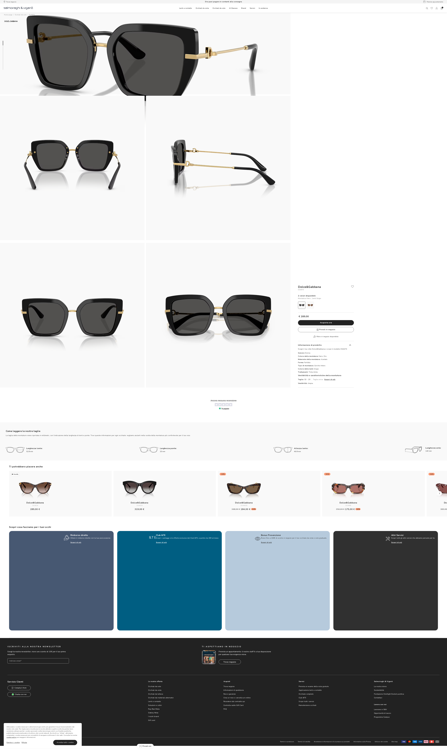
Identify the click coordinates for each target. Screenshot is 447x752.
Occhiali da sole (154, 686)
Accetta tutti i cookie (65, 742)
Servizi (252, 8)
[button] (441, 8)
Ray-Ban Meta (153, 709)
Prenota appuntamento (434, 2)
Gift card (151, 720)
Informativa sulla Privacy (362, 742)
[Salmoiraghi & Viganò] (18, 8)
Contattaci (378, 698)
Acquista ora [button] (326, 322)
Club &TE (302, 698)
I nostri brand (153, 716)
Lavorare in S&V (380, 709)
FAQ (225, 709)
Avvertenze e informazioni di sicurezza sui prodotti (332, 742)
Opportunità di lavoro (382, 713)
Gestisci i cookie (13, 742)
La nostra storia (380, 686)
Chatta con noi (21, 694)
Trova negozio (11, 2)
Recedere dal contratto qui (234, 701)
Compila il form (21, 688)
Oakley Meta (153, 713)
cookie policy (11, 737)
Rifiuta (24, 742)
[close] (352, 286)
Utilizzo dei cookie (381, 742)
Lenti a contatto (154, 701)
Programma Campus (382, 717)
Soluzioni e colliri (155, 705)
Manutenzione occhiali (307, 705)
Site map (394, 742)
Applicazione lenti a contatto (310, 690)
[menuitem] (185, 8)
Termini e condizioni (287, 742)
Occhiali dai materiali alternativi (161, 698)
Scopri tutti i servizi (306, 701)
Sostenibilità (379, 690)
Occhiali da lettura (155, 694)
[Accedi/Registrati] (437, 8)
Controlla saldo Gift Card (234, 705)
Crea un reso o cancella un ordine (237, 698)
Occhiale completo (306, 694)
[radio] (301, 305)
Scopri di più (329, 379)
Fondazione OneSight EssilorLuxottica (389, 694)
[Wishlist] (432, 8)
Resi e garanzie (230, 694)
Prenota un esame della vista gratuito (314, 686)
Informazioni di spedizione (234, 690)
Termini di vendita (304, 742)
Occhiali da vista (154, 690)
